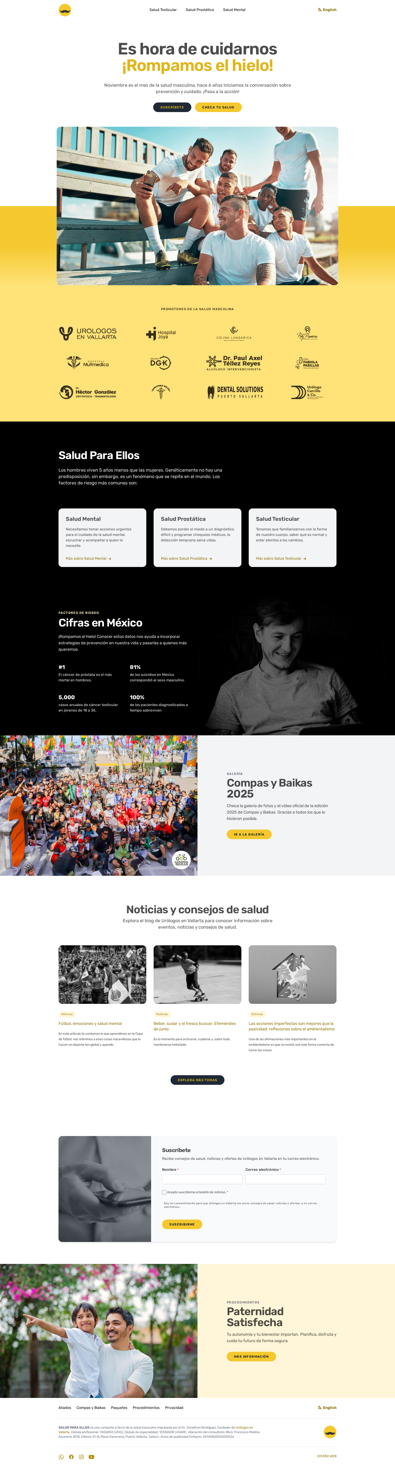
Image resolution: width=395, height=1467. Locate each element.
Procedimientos (146, 1408)
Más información (251, 1357)
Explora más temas (197, 1080)
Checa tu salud (218, 107)
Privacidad (174, 1408)
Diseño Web (327, 1456)
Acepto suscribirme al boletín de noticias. (197, 1192)
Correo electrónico (263, 1170)
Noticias (67, 1014)
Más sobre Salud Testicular (279, 559)
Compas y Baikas (91, 1408)
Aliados (65, 1408)
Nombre (170, 1170)
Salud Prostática (200, 10)
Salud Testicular (163, 10)
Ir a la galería (249, 834)
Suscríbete (172, 107)
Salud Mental (234, 10)
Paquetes (119, 1408)
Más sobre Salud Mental (86, 559)
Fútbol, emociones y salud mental (90, 1024)
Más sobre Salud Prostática (184, 559)
